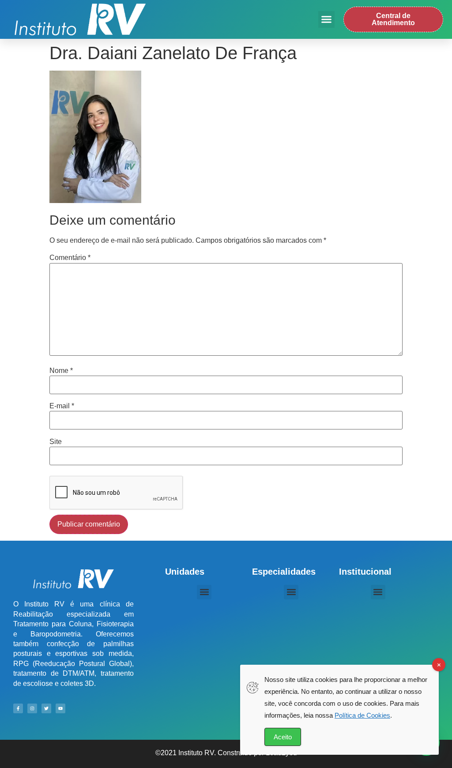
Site (55, 441)
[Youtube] (60, 708)
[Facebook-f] (18, 708)
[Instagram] (32, 708)
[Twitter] (46, 708)
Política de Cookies (362, 715)
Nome (61, 370)
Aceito (283, 737)
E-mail (61, 406)
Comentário (69, 257)
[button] (326, 19)
